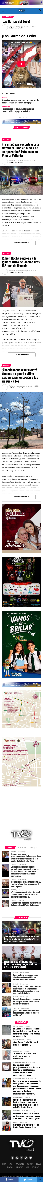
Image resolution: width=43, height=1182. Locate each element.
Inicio (4, 1164)
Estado (11, 1164)
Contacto (30, 1164)
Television (9, 1167)
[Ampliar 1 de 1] (38, 559)
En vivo (38, 1164)
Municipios (19, 1167)
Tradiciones (20, 1164)
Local (27, 1167)
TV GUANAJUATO (17, 28)
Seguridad (35, 1167)
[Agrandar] (38, 507)
